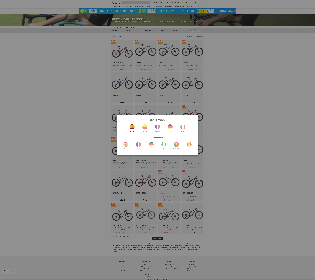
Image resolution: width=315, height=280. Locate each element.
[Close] (196, 118)
